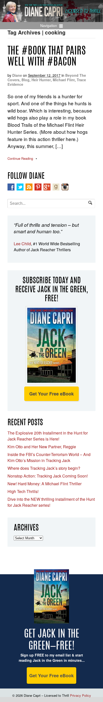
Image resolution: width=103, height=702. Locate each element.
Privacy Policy (80, 695)
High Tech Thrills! (23, 491)
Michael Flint (64, 79)
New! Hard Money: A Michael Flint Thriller (45, 483)
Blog (26, 79)
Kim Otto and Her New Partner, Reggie (42, 447)
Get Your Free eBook (51, 393)
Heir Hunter (41, 79)
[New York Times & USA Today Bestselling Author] (51, 19)
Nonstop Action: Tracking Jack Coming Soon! (48, 476)
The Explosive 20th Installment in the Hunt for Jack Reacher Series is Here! (48, 436)
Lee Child (22, 243)
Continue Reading (20, 158)
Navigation (48, 25)
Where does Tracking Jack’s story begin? (44, 468)
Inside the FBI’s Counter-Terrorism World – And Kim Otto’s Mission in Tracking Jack (49, 457)
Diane (17, 75)
